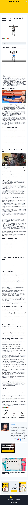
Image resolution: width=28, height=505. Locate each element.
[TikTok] (17, 504)
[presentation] (14, 464)
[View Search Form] (26, 1)
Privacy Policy (13, 499)
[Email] (8, 38)
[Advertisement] (14, 8)
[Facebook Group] (11, 504)
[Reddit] (7, 38)
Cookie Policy (18, 499)
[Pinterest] (3, 38)
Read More (4, 475)
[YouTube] (9, 504)
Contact (9, 499)
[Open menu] (1, 1)
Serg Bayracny (13, 424)
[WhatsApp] (4, 38)
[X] (6, 38)
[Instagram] (14, 504)
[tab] (3, 456)
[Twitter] (15, 504)
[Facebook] (2, 38)
